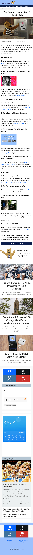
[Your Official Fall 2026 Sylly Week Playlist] (16, 351)
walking (3, 63)
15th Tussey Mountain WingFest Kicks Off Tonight (14, 515)
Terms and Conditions (9, 541)
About (20, 6)
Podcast (11, 6)
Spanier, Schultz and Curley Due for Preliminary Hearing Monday (16, 510)
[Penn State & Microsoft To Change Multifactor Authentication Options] (16, 314)
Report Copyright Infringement (23, 541)
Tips (16, 6)
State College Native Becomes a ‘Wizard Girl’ (14, 485)
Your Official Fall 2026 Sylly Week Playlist (16, 355)
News (6, 6)
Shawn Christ (7, 41)
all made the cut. (20, 96)
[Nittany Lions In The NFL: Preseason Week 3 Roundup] (16, 280)
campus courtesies (18, 123)
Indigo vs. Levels (20, 182)
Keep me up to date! (10, 405)
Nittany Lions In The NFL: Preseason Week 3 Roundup (16, 285)
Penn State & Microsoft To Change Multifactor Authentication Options (17, 320)
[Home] (8, 4)
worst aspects (5, 153)
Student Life (5, 9)
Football (26, 6)
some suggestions (7, 218)
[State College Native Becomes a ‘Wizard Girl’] (16, 482)
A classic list (25, 229)
